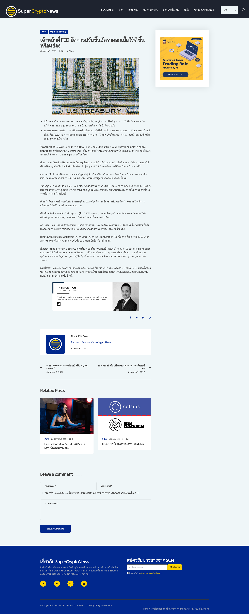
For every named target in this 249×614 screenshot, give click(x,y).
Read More (76, 348)
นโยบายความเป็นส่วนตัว (151, 573)
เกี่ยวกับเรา (204, 609)
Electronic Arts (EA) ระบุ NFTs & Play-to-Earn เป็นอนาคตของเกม (65, 446)
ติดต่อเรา (147, 609)
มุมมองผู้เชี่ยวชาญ (59, 31)
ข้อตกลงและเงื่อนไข (187, 609)
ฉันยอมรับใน (145, 573)
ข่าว (44, 31)
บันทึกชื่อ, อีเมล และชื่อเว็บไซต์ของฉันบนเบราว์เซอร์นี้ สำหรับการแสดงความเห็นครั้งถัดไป (91, 493)
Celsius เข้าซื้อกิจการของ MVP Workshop (123, 444)
